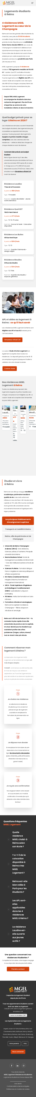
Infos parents (14, 1043)
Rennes (14, 1034)
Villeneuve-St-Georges (26, 1037)
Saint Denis (21, 1034)
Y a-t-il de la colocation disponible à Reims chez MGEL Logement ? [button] (19, 864)
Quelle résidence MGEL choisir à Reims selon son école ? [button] (19, 839)
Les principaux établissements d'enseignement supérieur (18, 520)
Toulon (11, 1037)
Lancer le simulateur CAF (18, 1015)
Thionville (5, 1037)
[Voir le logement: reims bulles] (23, 407)
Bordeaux (22, 1029)
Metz (14, 1031)
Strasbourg (29, 1034)
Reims (10, 1034)
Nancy (25, 1031)
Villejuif (16, 1037)
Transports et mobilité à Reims (18, 529)
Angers (6, 1029)
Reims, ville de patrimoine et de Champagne (18, 537)
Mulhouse (19, 1031)
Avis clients (18, 1084)
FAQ (25, 1043)
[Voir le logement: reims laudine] (6, 408)
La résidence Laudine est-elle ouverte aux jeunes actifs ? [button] (19, 934)
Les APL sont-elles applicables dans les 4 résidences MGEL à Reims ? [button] (20, 909)
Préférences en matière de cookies (17, 1089)
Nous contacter (18, 1052)
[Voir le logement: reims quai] (15, 407)
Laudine (6, 412)
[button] (32, 3)
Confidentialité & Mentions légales (18, 1086)
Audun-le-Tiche (14, 1029)
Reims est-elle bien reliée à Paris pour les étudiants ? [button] (19, 886)
